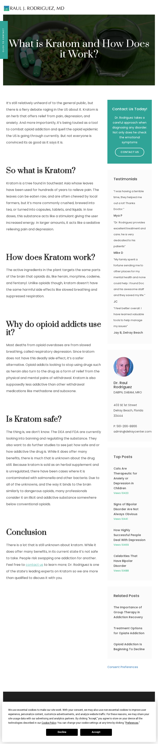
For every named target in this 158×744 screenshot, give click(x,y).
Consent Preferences (122, 667)
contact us (34, 564)
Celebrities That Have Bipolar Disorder (125, 561)
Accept (96, 732)
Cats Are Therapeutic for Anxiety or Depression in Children (125, 478)
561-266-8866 (127, 426)
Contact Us (130, 152)
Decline (62, 732)
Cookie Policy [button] (49, 722)
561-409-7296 (69, 6)
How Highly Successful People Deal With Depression (129, 535)
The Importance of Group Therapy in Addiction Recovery (128, 612)
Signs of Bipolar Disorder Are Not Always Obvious (126, 509)
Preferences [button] (131, 722)
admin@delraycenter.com (133, 431)
